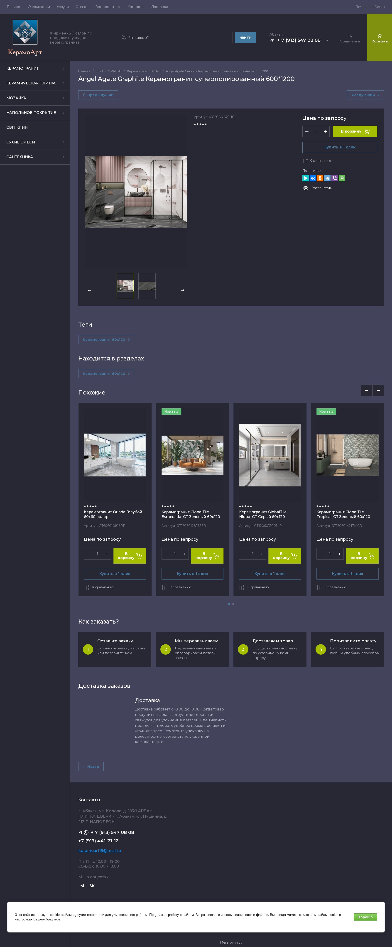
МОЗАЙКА (16, 98)
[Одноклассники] (320, 178)
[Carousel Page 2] (233, 604)
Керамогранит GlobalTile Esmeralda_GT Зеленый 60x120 (191, 514)
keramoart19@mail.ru (99, 850)
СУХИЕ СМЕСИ (20, 142)
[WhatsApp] (342, 178)
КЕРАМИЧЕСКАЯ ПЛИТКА (31, 83)
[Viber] (334, 178)
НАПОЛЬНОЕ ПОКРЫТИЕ (31, 113)
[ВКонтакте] (313, 178)
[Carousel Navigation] (372, 390)
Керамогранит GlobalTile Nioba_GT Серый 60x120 (263, 514)
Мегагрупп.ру (231, 942)
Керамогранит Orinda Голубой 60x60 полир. (113, 514)
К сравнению (320, 161)
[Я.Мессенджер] (305, 178)
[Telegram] (327, 178)
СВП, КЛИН (17, 127)
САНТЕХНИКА (19, 157)
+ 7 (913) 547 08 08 (299, 40)
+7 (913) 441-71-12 (98, 840)
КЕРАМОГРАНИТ (22, 68)
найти (245, 37)
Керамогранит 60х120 (143, 71)
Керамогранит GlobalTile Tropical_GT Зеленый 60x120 (343, 514)
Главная (84, 71)
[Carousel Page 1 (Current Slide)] (229, 604)
